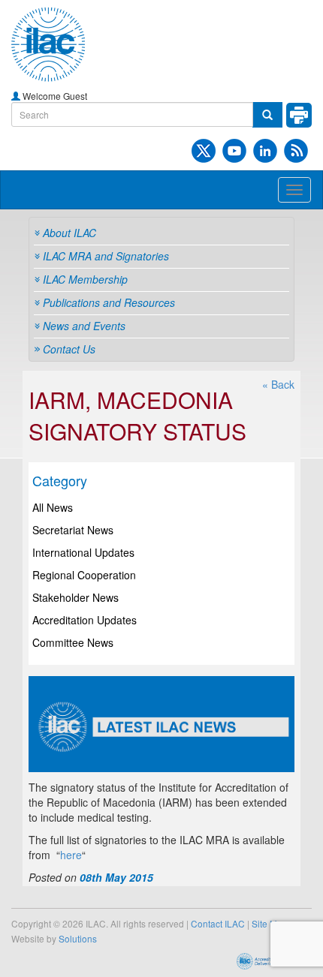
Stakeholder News (75, 597)
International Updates (83, 552)
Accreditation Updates (84, 619)
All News (52, 507)
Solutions (78, 938)
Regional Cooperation (84, 574)
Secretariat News (72, 529)
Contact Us (69, 348)
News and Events (84, 325)
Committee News (72, 642)
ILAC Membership (85, 279)
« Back (278, 384)
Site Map (270, 923)
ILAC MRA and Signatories (106, 255)
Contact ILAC (218, 923)
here (71, 854)
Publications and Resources (109, 302)
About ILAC (69, 232)
